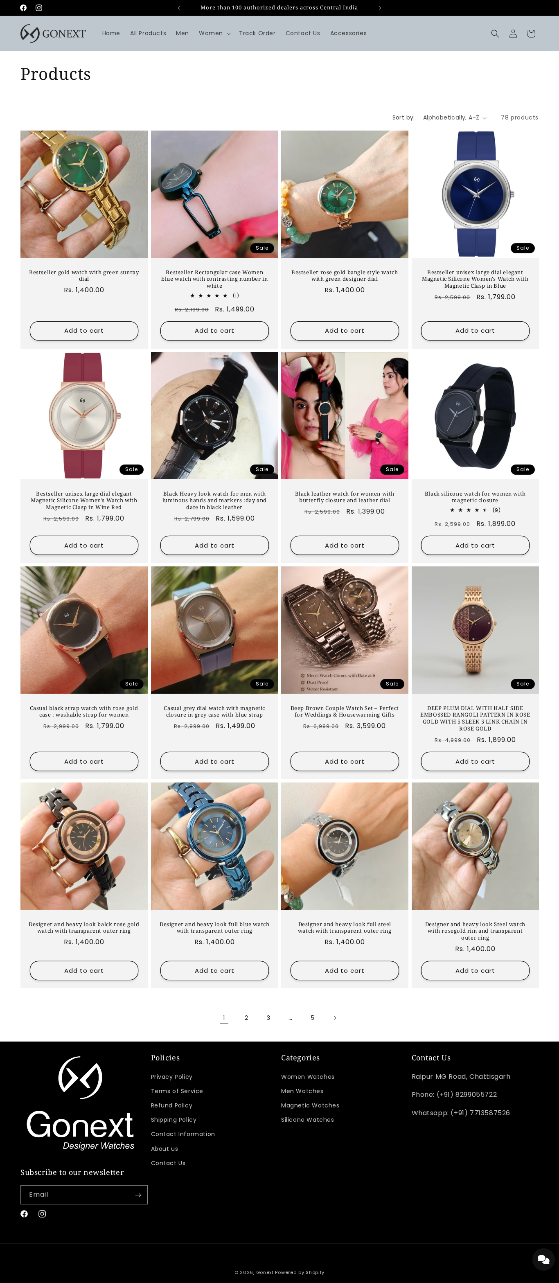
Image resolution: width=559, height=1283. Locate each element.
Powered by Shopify (300, 1272)
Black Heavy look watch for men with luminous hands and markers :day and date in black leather (214, 500)
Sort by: (403, 117)
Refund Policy (172, 1105)
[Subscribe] (138, 1195)
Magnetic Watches (310, 1105)
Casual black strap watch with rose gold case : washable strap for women (84, 712)
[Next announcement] (380, 8)
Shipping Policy (174, 1120)
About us (164, 1149)
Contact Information (183, 1134)
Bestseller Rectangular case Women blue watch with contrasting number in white (214, 279)
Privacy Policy (172, 1077)
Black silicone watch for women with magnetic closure (474, 497)
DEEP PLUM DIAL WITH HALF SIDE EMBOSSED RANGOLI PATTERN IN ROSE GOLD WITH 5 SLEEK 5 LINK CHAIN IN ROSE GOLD (475, 719)
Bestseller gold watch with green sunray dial (84, 276)
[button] (214, 33)
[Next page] (335, 1018)
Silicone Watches (307, 1120)
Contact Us (168, 1163)
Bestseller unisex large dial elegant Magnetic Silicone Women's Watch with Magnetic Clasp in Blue (475, 279)
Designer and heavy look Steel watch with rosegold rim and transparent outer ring (475, 931)
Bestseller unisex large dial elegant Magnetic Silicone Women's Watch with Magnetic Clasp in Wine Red (84, 500)
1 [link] (224, 1017)
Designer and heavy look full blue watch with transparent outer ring (214, 928)
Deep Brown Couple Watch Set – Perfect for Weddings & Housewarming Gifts (345, 712)
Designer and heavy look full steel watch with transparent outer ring (345, 928)
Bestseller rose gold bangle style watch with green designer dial (344, 276)
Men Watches (302, 1091)
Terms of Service (177, 1091)
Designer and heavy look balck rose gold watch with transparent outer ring (84, 928)
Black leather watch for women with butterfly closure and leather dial (344, 497)
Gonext (265, 1272)
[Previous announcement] (179, 8)
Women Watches (308, 1077)
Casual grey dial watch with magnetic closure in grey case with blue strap (214, 712)
